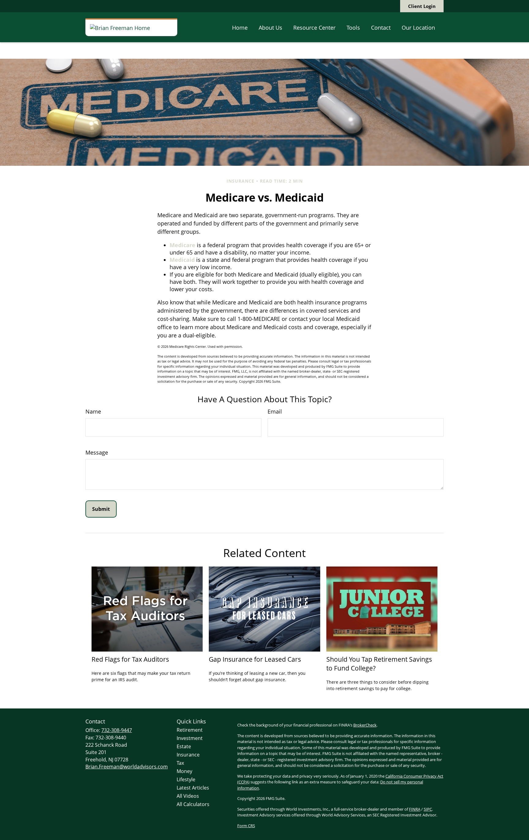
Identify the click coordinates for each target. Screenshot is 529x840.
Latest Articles (193, 787)
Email (275, 411)
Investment (190, 738)
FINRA (414, 809)
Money (184, 771)
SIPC (428, 809)
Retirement (190, 730)
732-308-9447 (116, 730)
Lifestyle (186, 779)
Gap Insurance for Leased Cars (255, 659)
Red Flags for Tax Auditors (130, 659)
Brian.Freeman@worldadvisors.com (126, 766)
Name (93, 411)
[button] (240, 27)
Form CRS (246, 825)
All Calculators (193, 804)
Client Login (422, 6)
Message (96, 452)
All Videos (188, 796)
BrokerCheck (365, 725)
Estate (184, 746)
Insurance (188, 754)
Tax (180, 763)
